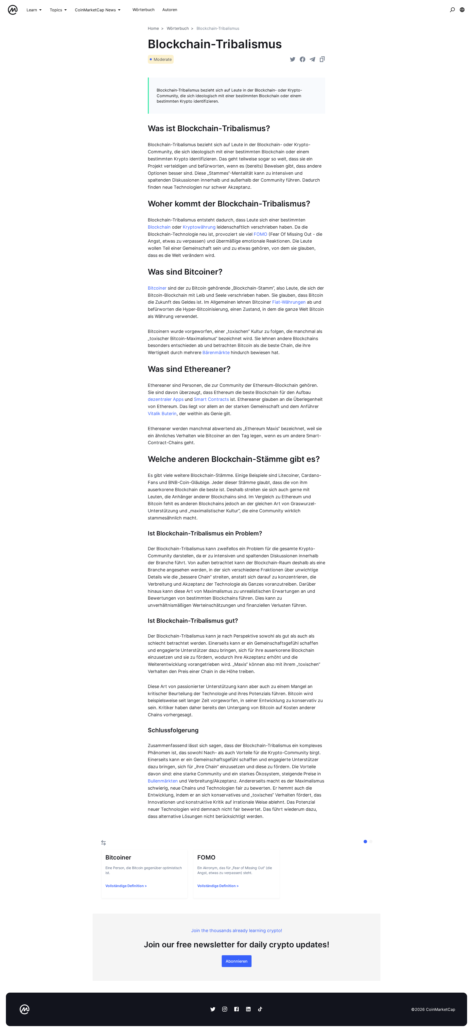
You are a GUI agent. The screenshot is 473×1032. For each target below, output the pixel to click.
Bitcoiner (157, 288)
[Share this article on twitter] (293, 59)
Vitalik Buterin (162, 413)
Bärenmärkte (216, 352)
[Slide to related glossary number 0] (365, 841)
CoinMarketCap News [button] (95, 10)
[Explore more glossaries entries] (103, 843)
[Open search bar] (452, 10)
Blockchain (159, 227)
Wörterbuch (178, 28)
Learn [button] (32, 10)
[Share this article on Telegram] (312, 59)
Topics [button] (56, 10)
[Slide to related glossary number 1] (370, 841)
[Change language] (462, 10)
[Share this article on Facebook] (302, 59)
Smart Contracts (211, 399)
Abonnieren (237, 961)
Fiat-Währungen (289, 302)
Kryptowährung (199, 227)
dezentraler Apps (166, 399)
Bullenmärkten (163, 780)
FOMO (260, 234)
